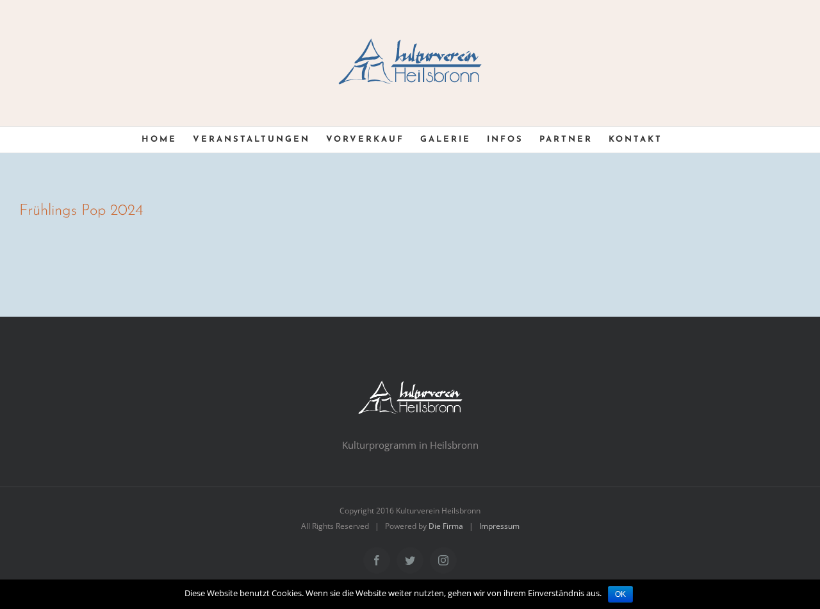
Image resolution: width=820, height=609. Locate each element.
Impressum (499, 526)
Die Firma (446, 526)
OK (620, 594)
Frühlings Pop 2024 (81, 211)
